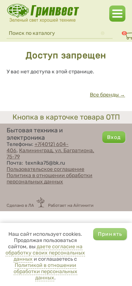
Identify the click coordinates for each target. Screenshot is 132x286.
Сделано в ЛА (20, 205)
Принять (110, 234)
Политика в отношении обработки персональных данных (49, 178)
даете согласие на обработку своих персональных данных (45, 252)
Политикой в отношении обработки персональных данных (45, 271)
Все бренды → (107, 95)
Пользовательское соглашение (45, 169)
